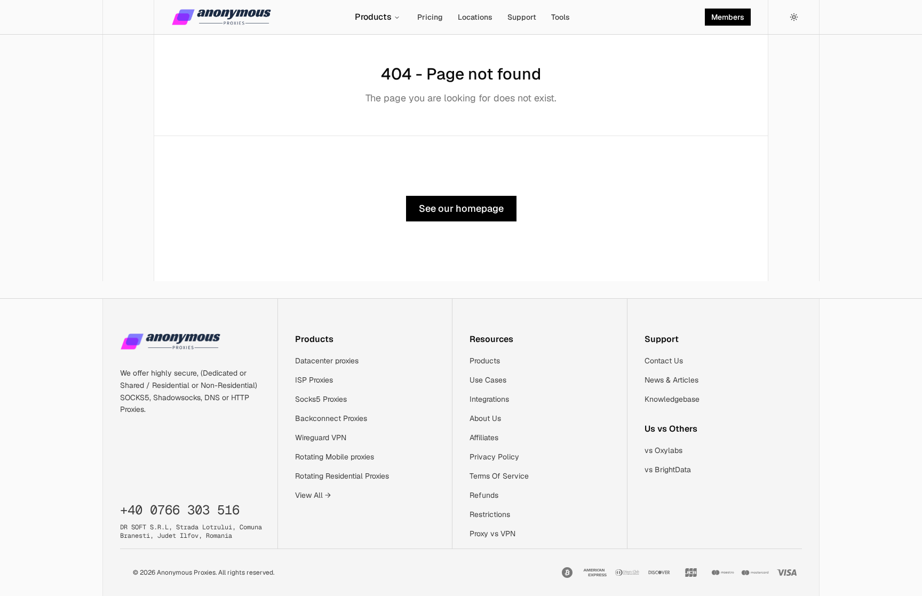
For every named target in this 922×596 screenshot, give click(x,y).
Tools (560, 17)
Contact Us (664, 360)
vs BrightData (668, 469)
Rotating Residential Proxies (342, 476)
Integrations (489, 399)
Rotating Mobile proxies (334, 457)
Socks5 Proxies (321, 399)
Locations (475, 17)
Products (373, 16)
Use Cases (488, 380)
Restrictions (490, 514)
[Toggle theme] (793, 17)
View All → (313, 495)
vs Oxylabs (663, 450)
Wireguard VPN (320, 437)
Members (727, 17)
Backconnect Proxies (331, 418)
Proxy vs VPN (492, 533)
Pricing (430, 17)
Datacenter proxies (327, 360)
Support (521, 17)
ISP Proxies (314, 380)
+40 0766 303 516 (180, 510)
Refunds (484, 495)
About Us (485, 418)
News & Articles (671, 380)
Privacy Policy (494, 457)
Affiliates (484, 437)
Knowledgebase (672, 399)
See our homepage (461, 208)
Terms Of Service (499, 476)
